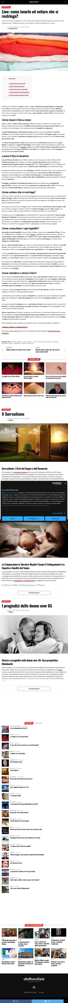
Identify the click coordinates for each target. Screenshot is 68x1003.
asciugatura (28, 341)
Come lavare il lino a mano (17, 83)
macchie (23, 147)
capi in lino (41, 341)
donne (60, 670)
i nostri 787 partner (12, 492)
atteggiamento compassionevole (24, 580)
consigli (48, 341)
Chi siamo (41, 992)
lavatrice (17, 343)
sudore (33, 234)
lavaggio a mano (7, 343)
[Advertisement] (34, 706)
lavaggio (56, 341)
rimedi (24, 343)
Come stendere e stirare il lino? (19, 95)
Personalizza (33, 518)
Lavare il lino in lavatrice (17, 86)
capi (34, 341)
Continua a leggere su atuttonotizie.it (14, 327)
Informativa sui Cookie (30, 992)
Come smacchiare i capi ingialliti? (19, 92)
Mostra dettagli (57, 513)
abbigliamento (17, 341)
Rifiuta (12, 518)
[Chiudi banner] (65, 483)
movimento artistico (20, 472)
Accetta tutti (55, 518)
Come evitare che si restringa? (19, 89)
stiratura (30, 343)
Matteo (11, 420)
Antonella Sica (13, 28)
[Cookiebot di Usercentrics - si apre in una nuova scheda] (53, 483)
